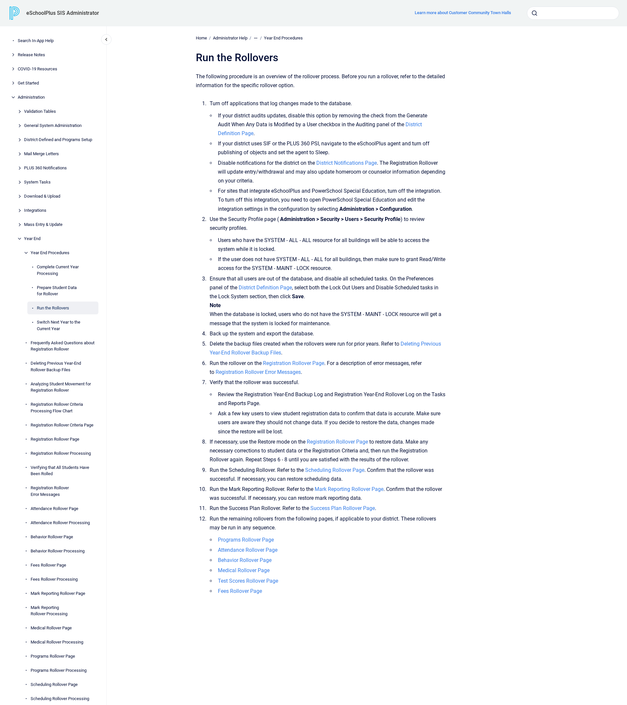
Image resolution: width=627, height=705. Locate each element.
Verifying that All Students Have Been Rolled (60, 470)
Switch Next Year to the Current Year (58, 325)
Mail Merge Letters (41, 153)
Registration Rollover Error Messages (50, 491)
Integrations (35, 210)
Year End (32, 238)
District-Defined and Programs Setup (58, 139)
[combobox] (573, 13)
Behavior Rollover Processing (58, 550)
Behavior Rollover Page (52, 536)
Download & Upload (42, 196)
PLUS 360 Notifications (45, 167)
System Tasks (37, 182)
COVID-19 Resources (37, 68)
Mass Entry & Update (43, 224)
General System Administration (53, 125)
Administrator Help (230, 38)
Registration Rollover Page (55, 438)
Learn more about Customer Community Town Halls (463, 12)
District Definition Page (265, 287)
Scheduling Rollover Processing (60, 698)
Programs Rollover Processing (59, 670)
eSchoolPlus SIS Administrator (62, 13)
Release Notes (31, 54)
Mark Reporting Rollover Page (58, 593)
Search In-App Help (36, 40)
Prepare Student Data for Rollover (57, 290)
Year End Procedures (50, 252)
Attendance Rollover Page (54, 508)
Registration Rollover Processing (61, 452)
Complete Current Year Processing (58, 270)
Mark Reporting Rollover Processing (49, 610)
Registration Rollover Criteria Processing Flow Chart (57, 407)
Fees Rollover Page (48, 564)
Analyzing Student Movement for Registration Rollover (61, 387)
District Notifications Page (346, 163)
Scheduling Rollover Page (54, 684)
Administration (31, 97)
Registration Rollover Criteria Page (62, 424)
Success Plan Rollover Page (342, 508)
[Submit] (534, 13)
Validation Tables (40, 111)
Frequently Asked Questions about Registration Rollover (62, 346)
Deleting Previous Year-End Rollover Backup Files (56, 366)
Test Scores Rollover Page (248, 581)
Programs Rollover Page (53, 656)
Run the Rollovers (53, 307)
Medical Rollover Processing (57, 642)
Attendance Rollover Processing (60, 522)
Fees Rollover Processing (54, 578)
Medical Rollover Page (51, 627)
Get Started (28, 83)
